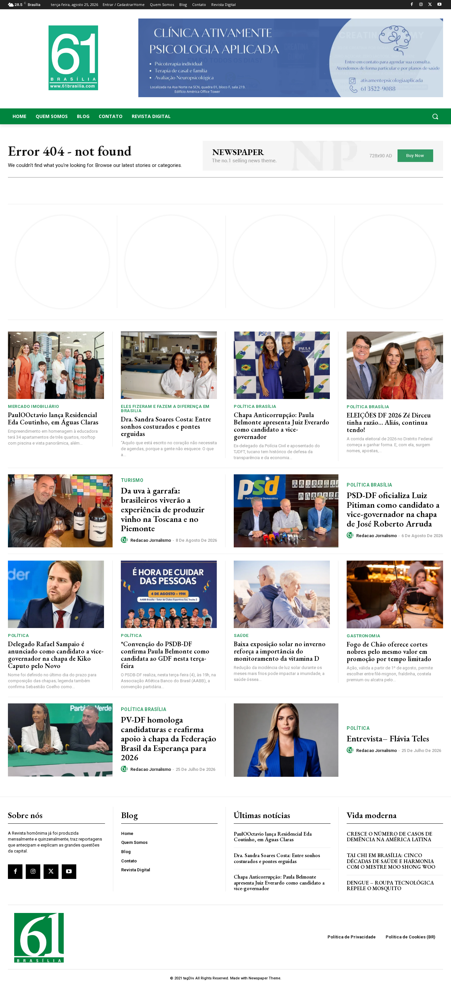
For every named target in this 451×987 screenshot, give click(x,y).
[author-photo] (125, 540)
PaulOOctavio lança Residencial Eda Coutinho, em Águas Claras (53, 418)
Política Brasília (255, 406)
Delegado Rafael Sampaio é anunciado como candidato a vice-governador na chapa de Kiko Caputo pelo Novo (56, 655)
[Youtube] (439, 5)
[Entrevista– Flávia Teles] (286, 740)
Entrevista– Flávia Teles (388, 738)
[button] (394, 116)
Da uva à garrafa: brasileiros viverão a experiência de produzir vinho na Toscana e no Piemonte (163, 509)
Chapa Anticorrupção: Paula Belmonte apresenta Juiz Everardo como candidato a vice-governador (281, 426)
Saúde (241, 635)
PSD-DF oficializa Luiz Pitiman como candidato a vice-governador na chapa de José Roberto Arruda (393, 509)
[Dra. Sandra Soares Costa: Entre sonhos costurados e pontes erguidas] (169, 365)
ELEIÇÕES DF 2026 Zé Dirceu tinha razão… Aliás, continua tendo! (389, 422)
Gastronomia (363, 636)
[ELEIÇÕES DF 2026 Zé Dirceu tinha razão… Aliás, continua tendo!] (395, 365)
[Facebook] (412, 5)
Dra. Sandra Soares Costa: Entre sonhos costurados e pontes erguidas (166, 426)
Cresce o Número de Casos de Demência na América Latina (389, 836)
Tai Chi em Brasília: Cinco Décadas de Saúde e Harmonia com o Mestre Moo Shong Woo (391, 861)
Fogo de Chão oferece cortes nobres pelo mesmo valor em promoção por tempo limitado (389, 651)
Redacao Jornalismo (150, 540)
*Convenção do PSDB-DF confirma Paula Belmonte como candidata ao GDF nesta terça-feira (165, 655)
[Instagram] (421, 5)
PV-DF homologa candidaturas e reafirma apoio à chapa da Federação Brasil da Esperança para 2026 (168, 738)
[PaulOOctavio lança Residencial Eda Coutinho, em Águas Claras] (56, 365)
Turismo (132, 480)
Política (18, 635)
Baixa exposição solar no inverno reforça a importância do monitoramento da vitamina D (280, 651)
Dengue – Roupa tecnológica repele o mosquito (390, 885)
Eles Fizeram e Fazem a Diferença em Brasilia (165, 408)
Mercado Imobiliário (33, 406)
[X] (430, 5)
